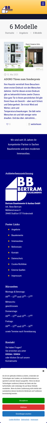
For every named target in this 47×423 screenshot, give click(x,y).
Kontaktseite (11, 361)
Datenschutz (25, 419)
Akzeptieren (23, 401)
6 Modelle (37, 33)
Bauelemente (17, 235)
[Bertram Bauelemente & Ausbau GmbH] (7, 9)
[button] (43, 371)
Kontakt (15, 252)
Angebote (23, 33)
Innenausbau (17, 241)
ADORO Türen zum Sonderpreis (22, 79)
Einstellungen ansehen (23, 414)
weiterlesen (36, 124)
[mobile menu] (43, 3)
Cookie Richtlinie (19, 264)
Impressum (34, 419)
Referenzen (16, 246)
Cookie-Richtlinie (14, 419)
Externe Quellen (18, 270)
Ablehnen (23, 407)
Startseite (9, 33)
